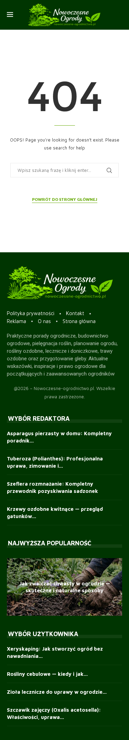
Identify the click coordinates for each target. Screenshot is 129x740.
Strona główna (79, 321)
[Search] (118, 14)
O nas (44, 321)
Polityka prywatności (30, 313)
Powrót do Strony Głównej (64, 199)
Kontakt (75, 313)
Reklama (16, 321)
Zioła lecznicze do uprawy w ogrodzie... (57, 692)
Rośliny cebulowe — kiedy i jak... (47, 674)
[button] (13, 587)
